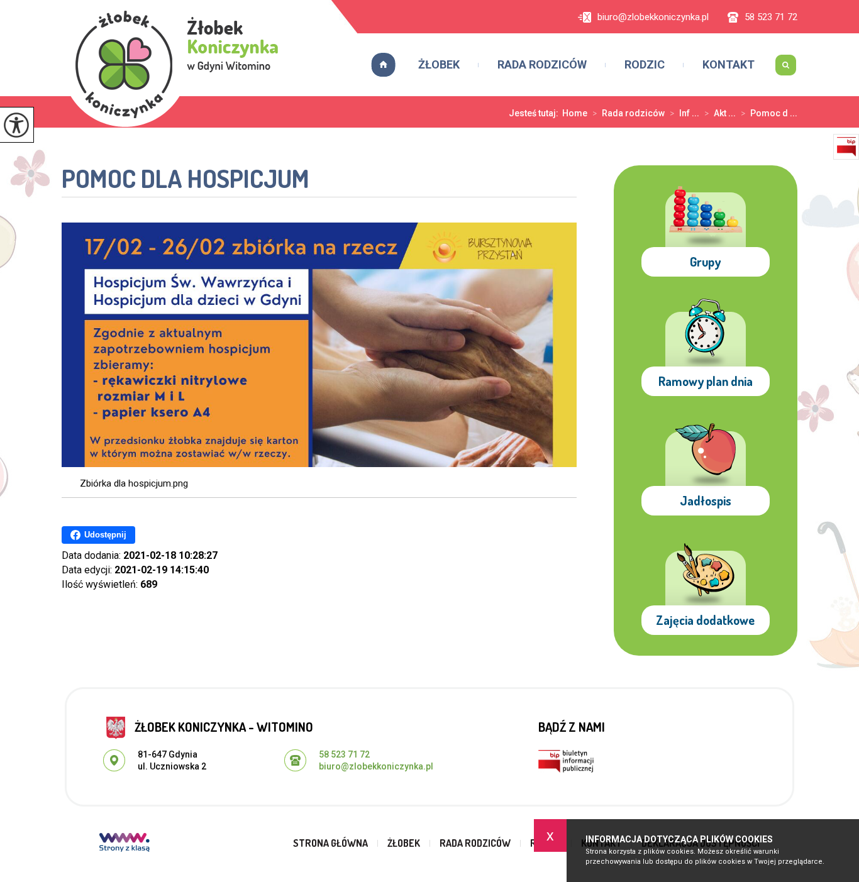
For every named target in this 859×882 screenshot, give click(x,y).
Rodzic (644, 64)
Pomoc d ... (769, 113)
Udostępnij (105, 534)
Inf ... (684, 113)
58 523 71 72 (771, 17)
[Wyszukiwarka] (785, 64)
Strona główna (379, 64)
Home (574, 113)
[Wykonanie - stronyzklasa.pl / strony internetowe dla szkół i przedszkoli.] (124, 843)
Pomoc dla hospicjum (185, 179)
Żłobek (439, 64)
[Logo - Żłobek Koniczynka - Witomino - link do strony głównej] (173, 63)
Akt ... (720, 113)
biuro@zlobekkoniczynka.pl (653, 17)
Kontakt (728, 64)
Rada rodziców (542, 64)
